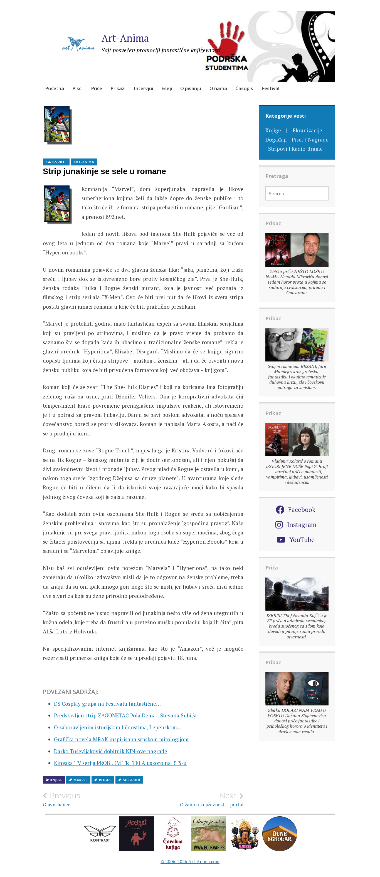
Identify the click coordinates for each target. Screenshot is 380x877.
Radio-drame (307, 148)
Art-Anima (125, 37)
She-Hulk (131, 780)
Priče (96, 88)
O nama (218, 88)
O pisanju (190, 88)
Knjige (56, 780)
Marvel (81, 780)
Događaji (276, 139)
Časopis (244, 88)
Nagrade (318, 139)
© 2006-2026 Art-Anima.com (190, 861)
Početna (54, 88)
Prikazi (117, 88)
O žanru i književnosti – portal (211, 799)
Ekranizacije (307, 130)
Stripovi (277, 148)
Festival (270, 88)
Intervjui (143, 88)
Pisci (77, 88)
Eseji (166, 88)
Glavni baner (61, 799)
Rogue (105, 780)
